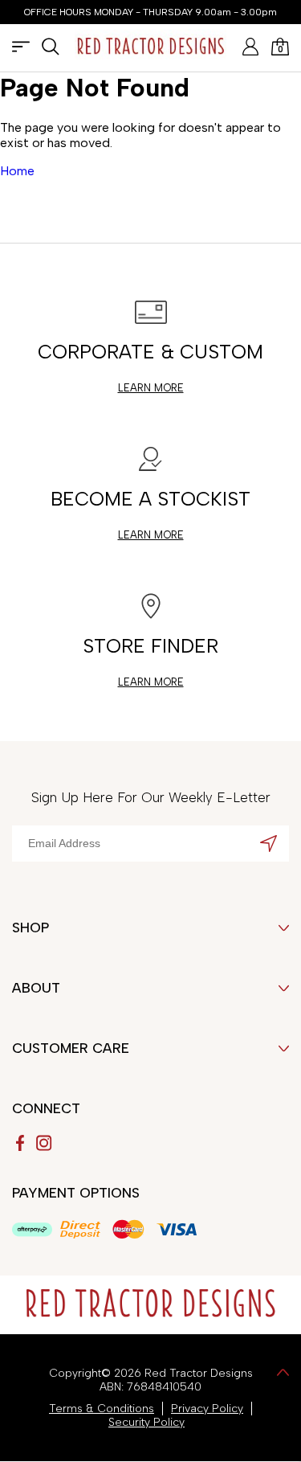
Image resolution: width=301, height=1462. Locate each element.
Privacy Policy (207, 1408)
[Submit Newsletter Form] (268, 844)
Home (17, 170)
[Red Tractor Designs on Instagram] (44, 1143)
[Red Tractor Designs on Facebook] (20, 1143)
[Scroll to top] (283, 1374)
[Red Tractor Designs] (151, 48)
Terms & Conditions (101, 1408)
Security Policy (146, 1422)
